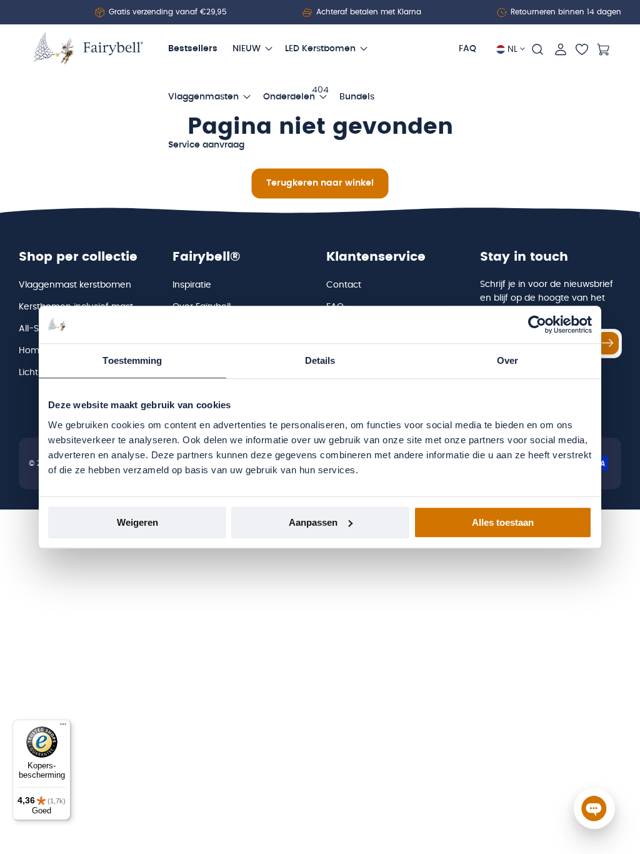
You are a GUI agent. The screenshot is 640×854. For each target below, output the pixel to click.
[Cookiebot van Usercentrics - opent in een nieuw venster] (537, 324)
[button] (537, 49)
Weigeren (137, 522)
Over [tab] (507, 360)
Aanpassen (313, 522)
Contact (343, 285)
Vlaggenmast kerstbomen (75, 285)
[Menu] (63, 727)
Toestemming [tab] (132, 360)
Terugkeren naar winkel (320, 183)
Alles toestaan (503, 522)
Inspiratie (191, 285)
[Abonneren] (607, 343)
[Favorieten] (581, 49)
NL (513, 49)
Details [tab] (320, 360)
